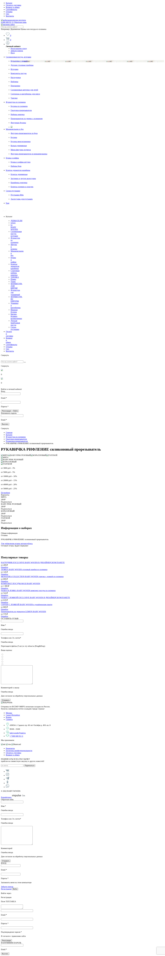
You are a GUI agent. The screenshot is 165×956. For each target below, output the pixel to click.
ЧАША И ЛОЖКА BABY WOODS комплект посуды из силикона (28, 590)
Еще (7, 203)
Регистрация (6, 889)
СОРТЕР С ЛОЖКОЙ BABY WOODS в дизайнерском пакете (26, 605)
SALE (13, 223)
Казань (8, 717)
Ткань (13, 281)
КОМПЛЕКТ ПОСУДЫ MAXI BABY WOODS (20, 583)
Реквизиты (10, 748)
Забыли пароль (17, 51)
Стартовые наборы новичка (15, 273)
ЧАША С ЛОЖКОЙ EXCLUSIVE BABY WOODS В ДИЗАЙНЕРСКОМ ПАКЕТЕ (35, 598)
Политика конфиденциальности (19, 751)
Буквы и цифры (12, 158)
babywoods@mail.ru (18, 733)
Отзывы (9, 12)
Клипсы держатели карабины (18, 170)
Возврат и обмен (13, 7)
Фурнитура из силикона (16, 102)
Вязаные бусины (14, 311)
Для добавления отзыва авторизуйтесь (17, 544)
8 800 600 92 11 (13, 22)
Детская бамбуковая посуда (15, 323)
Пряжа (13, 279)
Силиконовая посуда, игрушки (18, 57)
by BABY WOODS (14, 227)
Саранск (9, 719)
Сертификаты (11, 9)
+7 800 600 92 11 (16, 736)
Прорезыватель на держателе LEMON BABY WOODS (23, 612)
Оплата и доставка (13, 5)
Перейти (4, 567)
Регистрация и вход (19, 48)
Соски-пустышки (13, 191)
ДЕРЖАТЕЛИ (16, 221)
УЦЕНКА (15, 277)
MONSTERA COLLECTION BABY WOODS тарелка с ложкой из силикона (32, 576)
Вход (13, 53)
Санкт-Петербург (13, 715)
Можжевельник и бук (15, 129)
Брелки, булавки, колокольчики (16, 316)
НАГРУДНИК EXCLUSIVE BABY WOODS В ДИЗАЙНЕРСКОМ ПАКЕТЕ (33, 562)
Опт (7, 14)
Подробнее (5, 493)
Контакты (10, 16)
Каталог (9, 3)
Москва (9, 713)
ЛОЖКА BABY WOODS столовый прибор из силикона (24, 569)
